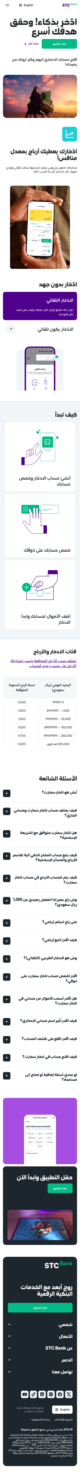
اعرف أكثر (33, 43)
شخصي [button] (66, 1324)
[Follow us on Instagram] (51, 1394)
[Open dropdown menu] (7, 5)
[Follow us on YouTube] (24, 1394)
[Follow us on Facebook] (60, 1394)
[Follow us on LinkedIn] (42, 1394)
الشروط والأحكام (64, 1419)
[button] (40, 793)
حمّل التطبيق (59, 43)
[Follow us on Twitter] (69, 1394)
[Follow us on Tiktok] (33, 1394)
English (65, 1409)
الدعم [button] (67, 1359)
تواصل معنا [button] (62, 1371)
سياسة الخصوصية (40, 1419)
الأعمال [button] (66, 1336)
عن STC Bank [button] (59, 1348)
